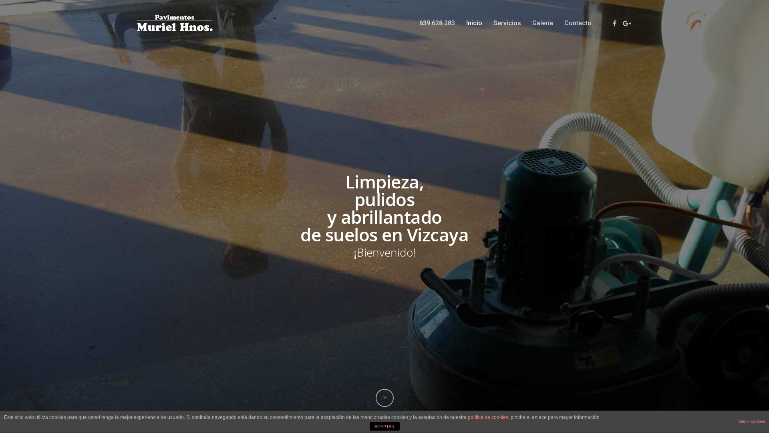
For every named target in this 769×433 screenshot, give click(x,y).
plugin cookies (752, 421)
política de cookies (488, 417)
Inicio (474, 23)
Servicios (507, 23)
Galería (542, 23)
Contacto (578, 23)
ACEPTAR (384, 426)
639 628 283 (437, 23)
